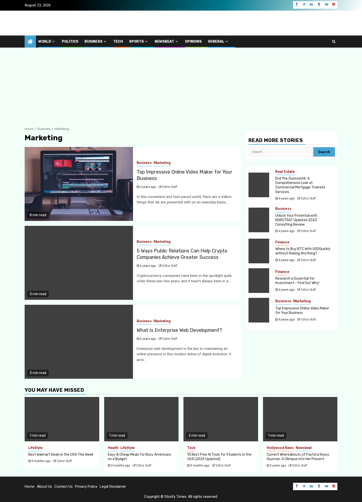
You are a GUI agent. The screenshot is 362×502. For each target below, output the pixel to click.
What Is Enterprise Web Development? (179, 330)
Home (29, 486)
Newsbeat (164, 41)
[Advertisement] (181, 84)
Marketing (162, 163)
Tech (118, 41)
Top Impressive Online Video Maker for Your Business (302, 310)
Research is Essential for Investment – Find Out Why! (297, 280)
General (216, 41)
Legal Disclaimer (113, 486)
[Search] (334, 41)
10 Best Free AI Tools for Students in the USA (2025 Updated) (219, 456)
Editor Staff (169, 187)
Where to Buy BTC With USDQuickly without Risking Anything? (302, 251)
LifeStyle (35, 448)
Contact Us (63, 486)
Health (113, 448)
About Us (44, 486)
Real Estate (285, 171)
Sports (136, 41)
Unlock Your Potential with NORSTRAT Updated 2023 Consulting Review (296, 220)
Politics (70, 41)
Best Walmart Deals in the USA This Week (60, 454)
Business (93, 41)
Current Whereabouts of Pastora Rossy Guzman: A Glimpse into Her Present (298, 456)
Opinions (193, 41)
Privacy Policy (86, 486)
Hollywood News (280, 448)
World (44, 41)
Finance (282, 242)
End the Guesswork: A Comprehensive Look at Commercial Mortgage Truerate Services (300, 185)
